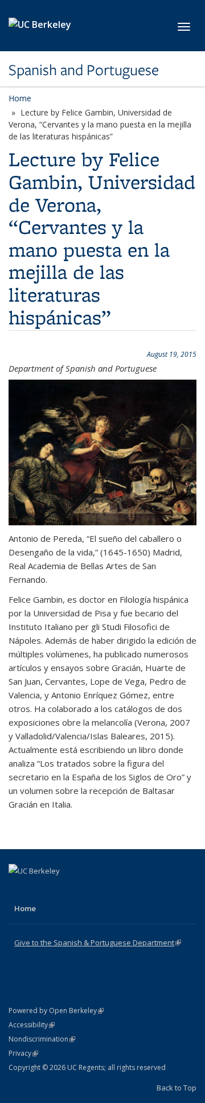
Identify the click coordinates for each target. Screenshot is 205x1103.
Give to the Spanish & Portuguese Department (97, 942)
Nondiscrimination (42, 1039)
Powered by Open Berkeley (56, 1010)
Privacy (23, 1053)
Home (20, 98)
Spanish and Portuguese (84, 70)
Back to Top (176, 1088)
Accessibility (32, 1025)
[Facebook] (18, 890)
